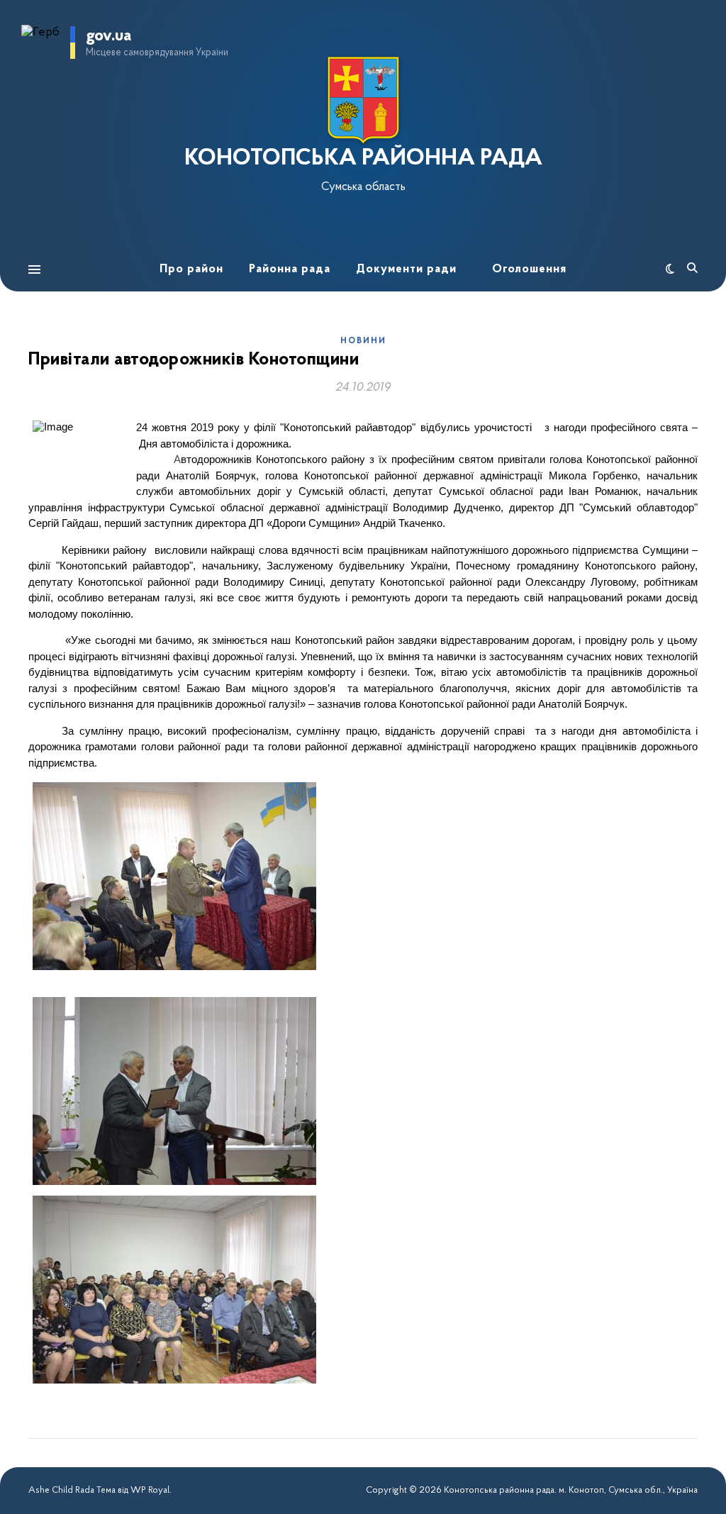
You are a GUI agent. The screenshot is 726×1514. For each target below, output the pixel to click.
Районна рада (289, 269)
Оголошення (529, 269)
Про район (191, 269)
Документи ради (406, 269)
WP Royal (149, 1490)
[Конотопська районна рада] (363, 100)
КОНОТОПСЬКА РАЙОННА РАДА (363, 158)
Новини (363, 341)
